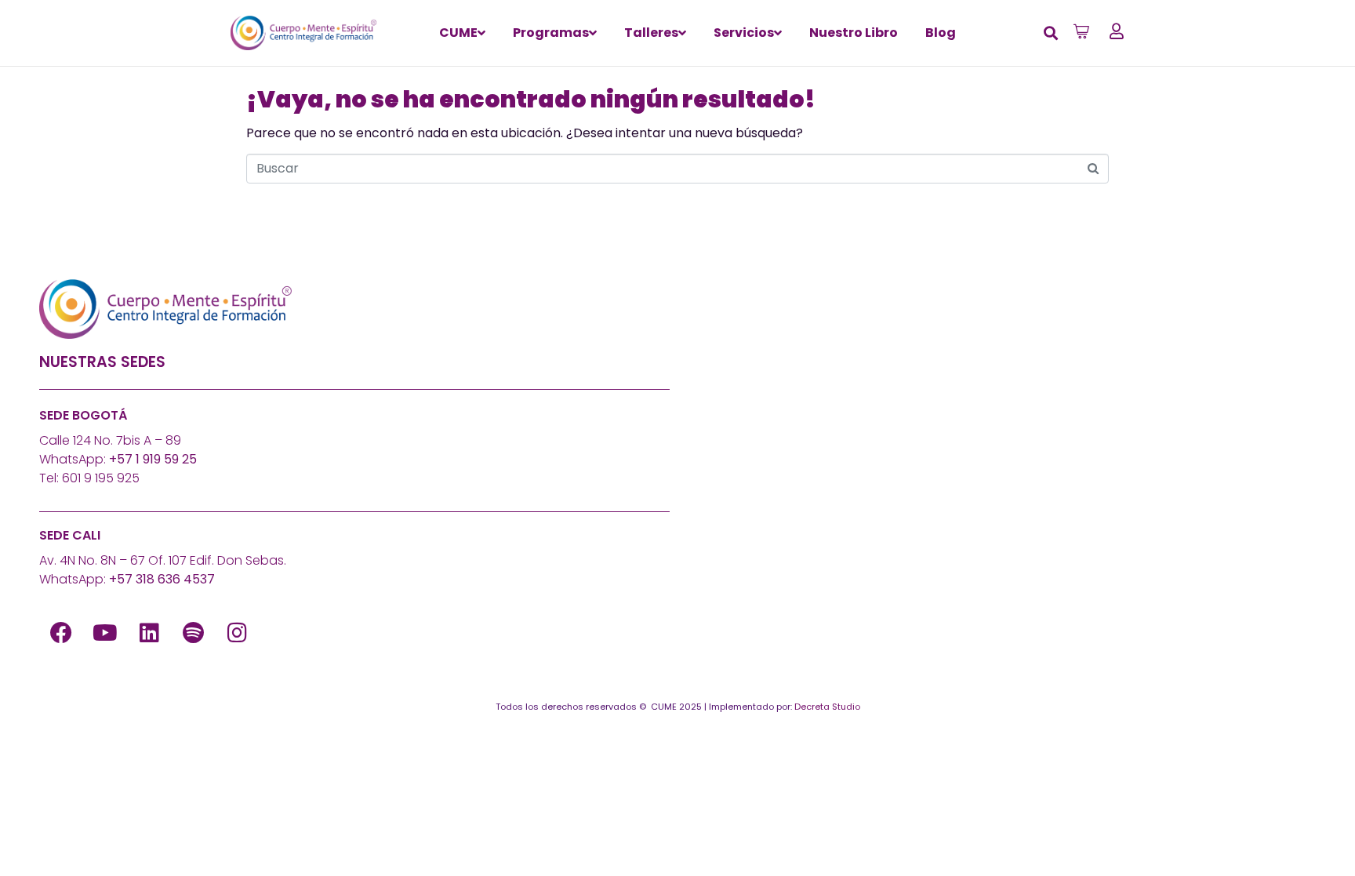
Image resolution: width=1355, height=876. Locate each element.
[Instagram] (237, 633)
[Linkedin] (149, 633)
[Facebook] (61, 633)
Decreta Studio (827, 706)
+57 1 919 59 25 (153, 459)
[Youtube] (105, 633)
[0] (1083, 31)
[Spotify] (193, 633)
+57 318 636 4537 (162, 579)
